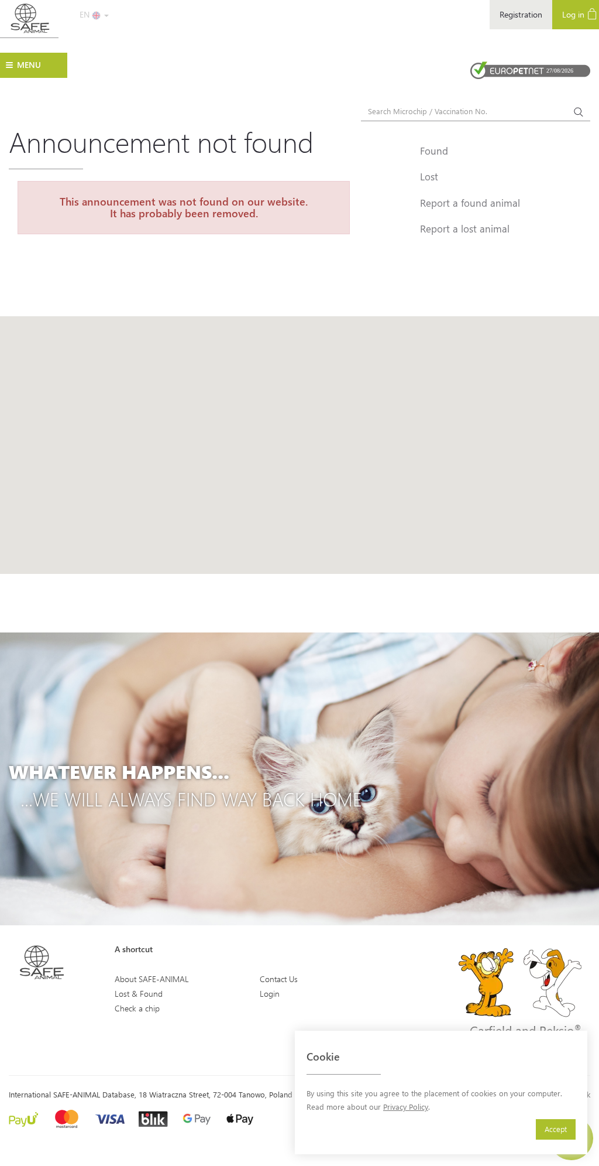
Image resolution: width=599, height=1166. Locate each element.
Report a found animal (470, 202)
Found (434, 150)
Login (270, 993)
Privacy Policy (405, 1107)
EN (86, 14)
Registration (521, 14)
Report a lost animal (465, 228)
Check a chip (137, 1008)
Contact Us (279, 978)
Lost (429, 176)
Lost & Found (139, 993)
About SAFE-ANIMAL (152, 978)
